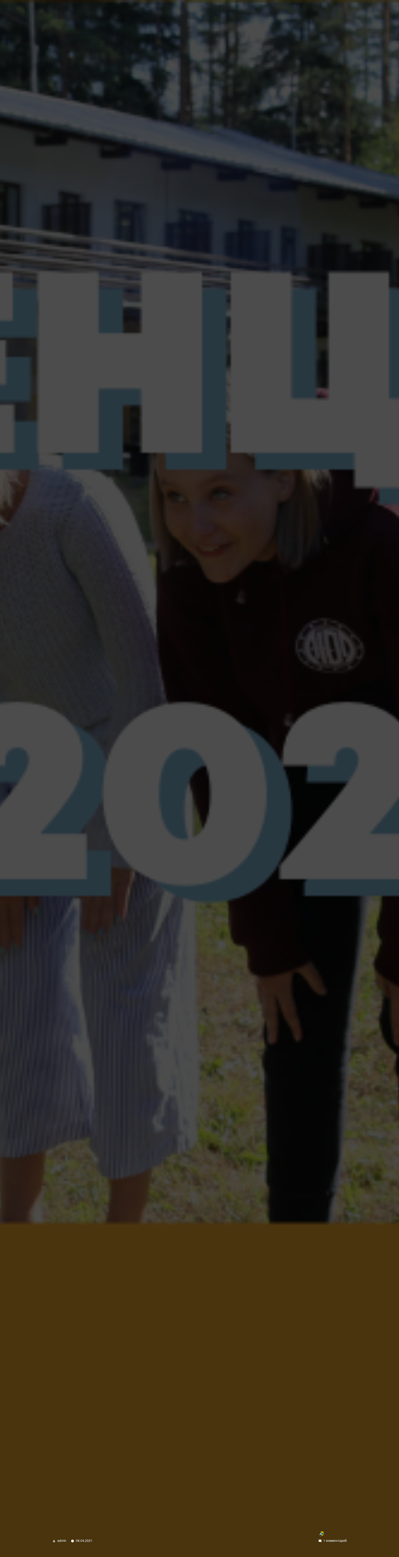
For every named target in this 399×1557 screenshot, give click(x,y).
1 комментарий (335, 1540)
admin (61, 1540)
